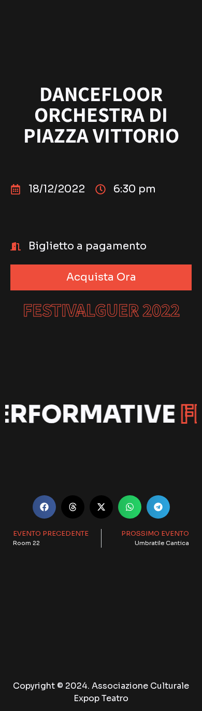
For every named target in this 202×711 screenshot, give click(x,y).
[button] (101, 277)
